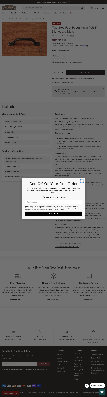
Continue (53, 213)
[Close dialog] (82, 181)
